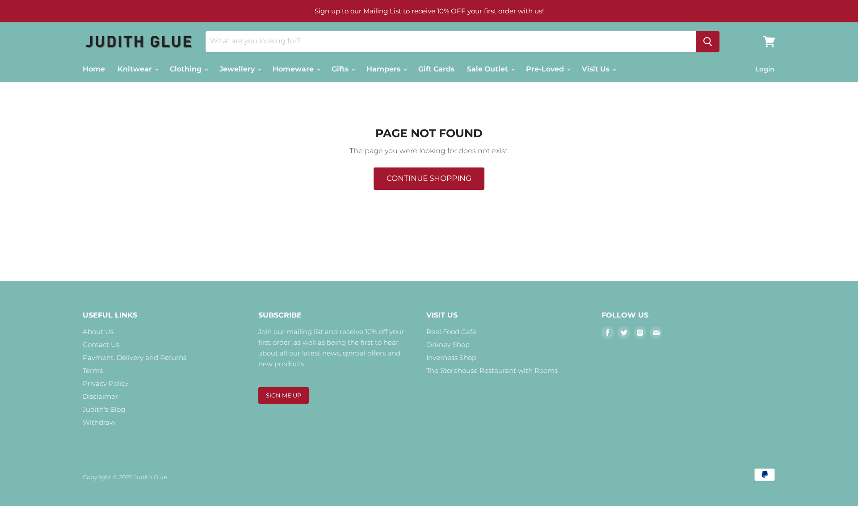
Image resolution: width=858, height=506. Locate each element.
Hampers (384, 69)
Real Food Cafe (451, 331)
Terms (93, 370)
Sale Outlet (488, 69)
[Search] (707, 41)
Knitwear (136, 69)
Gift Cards (436, 69)
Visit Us (596, 69)
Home (94, 69)
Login (764, 69)
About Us (98, 331)
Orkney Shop (448, 344)
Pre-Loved (546, 69)
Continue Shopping (429, 178)
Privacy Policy (105, 383)
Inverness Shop (451, 357)
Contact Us (101, 344)
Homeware (294, 69)
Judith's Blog (104, 409)
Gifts (341, 69)
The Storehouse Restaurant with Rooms (492, 370)
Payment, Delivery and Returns (134, 357)
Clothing (186, 69)
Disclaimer (100, 396)
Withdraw (99, 422)
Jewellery (238, 69)
